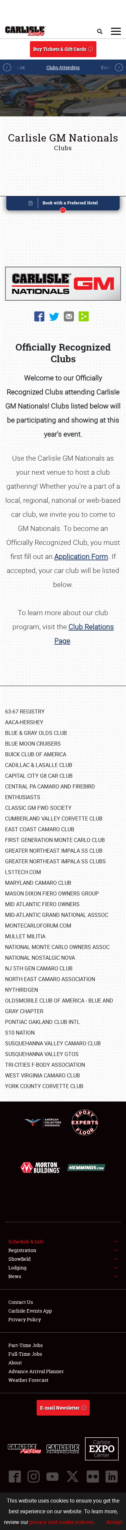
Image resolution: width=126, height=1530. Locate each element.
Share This (84, 316)
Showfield (19, 1259)
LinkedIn (112, 1476)
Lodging (17, 1267)
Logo (25, 31)
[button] (63, 204)
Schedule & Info (26, 1241)
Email (69, 316)
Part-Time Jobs (25, 1345)
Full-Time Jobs (25, 1354)
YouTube (52, 1476)
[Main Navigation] (116, 31)
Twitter (54, 316)
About (15, 1362)
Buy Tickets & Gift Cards (59, 49)
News (14, 1276)
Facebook (39, 316)
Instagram (34, 1476)
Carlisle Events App (30, 1311)
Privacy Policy (24, 1319)
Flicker (93, 1476)
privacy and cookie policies (61, 1522)
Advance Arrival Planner (36, 1371)
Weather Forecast (28, 1380)
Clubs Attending (63, 67)
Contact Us (20, 1302)
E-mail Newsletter (60, 1408)
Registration (22, 1250)
